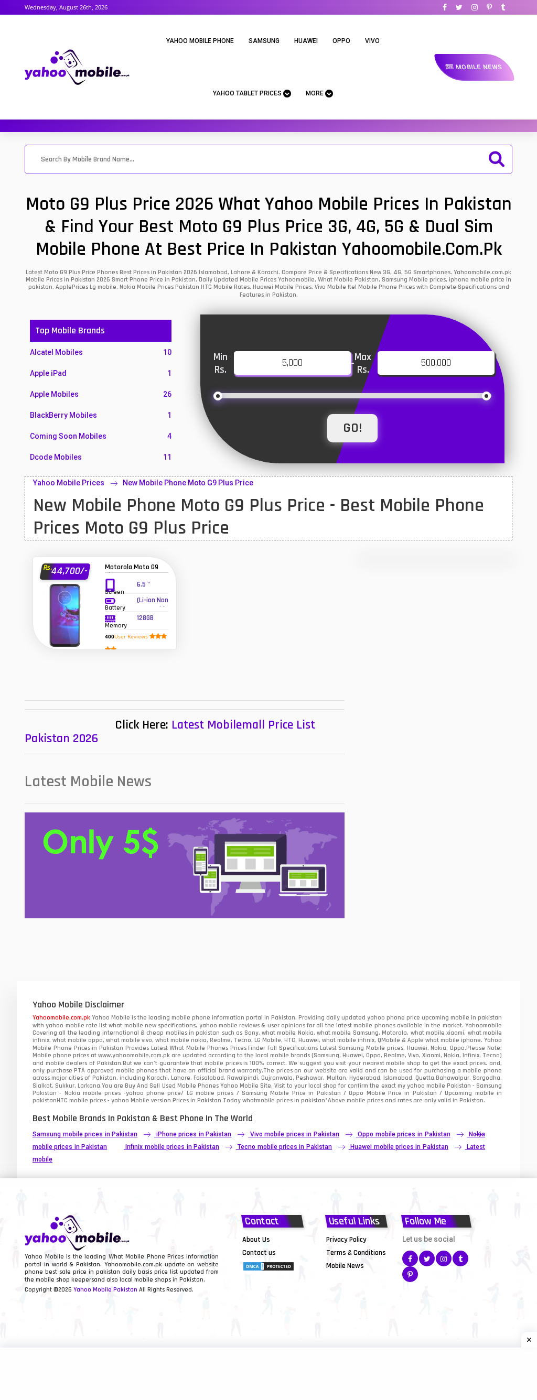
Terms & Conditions (356, 1252)
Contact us (259, 1252)
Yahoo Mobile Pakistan (105, 1290)
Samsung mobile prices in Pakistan (85, 1134)
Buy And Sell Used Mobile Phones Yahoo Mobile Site (198, 1086)
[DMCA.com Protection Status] (268, 1265)
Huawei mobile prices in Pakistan (399, 1147)
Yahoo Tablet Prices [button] (248, 93)
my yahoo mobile (421, 1086)
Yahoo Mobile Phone (200, 41)
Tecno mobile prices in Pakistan (284, 1147)
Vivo (372, 41)
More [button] (315, 93)
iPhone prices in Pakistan (194, 1134)
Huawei (306, 41)
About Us (256, 1239)
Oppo (341, 41)
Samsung (264, 41)
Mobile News (478, 67)
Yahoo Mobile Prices (68, 483)
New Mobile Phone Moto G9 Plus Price (188, 483)
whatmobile (258, 1100)
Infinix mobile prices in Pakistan (172, 1147)
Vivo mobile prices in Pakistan (294, 1134)
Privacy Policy (346, 1239)
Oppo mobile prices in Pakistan (404, 1134)
